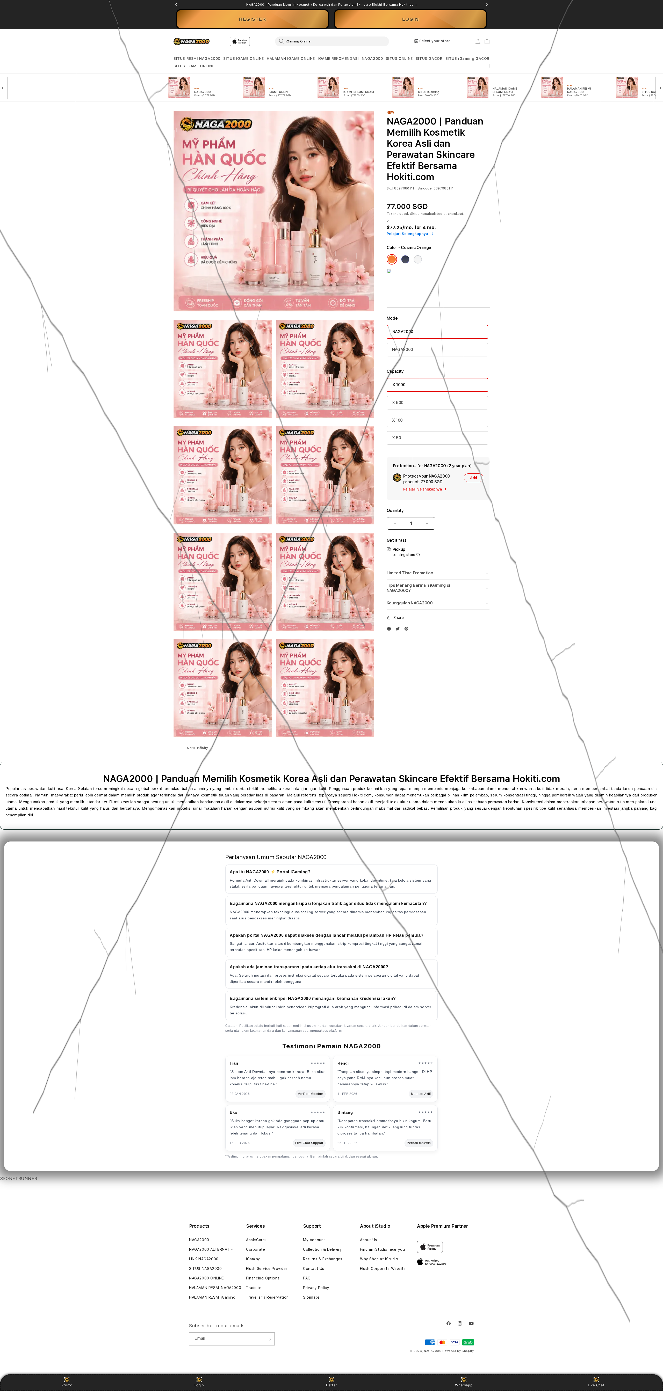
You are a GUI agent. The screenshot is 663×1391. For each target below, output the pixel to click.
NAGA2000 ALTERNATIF (211, 1249)
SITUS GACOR (429, 58)
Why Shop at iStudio (379, 1259)
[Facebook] (390, 630)
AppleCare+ (256, 1240)
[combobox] (332, 41)
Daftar (331, 1385)
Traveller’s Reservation (267, 1297)
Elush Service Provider (266, 1268)
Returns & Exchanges (322, 1259)
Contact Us (313, 1268)
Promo (67, 1385)
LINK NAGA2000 (204, 1259)
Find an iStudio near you (382, 1249)
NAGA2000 (372, 58)
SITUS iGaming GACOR (467, 58)
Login (199, 1385)
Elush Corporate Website (383, 1268)
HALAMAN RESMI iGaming (212, 1297)
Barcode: (425, 188)
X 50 (396, 437)
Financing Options (262, 1278)
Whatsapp (463, 1385)
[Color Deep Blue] (405, 259)
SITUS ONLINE (399, 58)
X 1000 (399, 384)
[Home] (192, 41)
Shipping (417, 214)
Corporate (255, 1249)
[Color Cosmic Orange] (392, 259)
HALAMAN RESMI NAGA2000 (215, 1288)
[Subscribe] (269, 1339)
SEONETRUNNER (18, 1178)
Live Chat (596, 1385)
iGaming (253, 1259)
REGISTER (252, 19)
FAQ (307, 1278)
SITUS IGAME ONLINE (243, 58)
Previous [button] (176, 4)
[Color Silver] (418, 259)
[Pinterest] (407, 630)
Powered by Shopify (458, 1351)
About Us (368, 1240)
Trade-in (254, 1288)
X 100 (397, 420)
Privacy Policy (316, 1288)
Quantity (395, 510)
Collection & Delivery (322, 1249)
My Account (314, 1240)
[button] (197, 58)
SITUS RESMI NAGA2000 (197, 58)
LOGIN (410, 19)
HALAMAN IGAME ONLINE (291, 58)
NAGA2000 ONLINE (206, 1278)
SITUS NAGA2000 (205, 1268)
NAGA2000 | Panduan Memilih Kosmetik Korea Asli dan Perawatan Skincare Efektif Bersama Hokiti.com (331, 4)
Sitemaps (311, 1297)
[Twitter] (398, 630)
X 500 (397, 402)
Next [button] (486, 4)
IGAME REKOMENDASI (338, 58)
